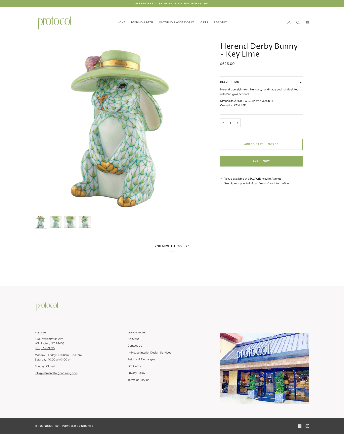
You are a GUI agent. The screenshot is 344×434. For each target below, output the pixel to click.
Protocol (45, 425)
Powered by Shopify (77, 425)
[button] (121, 22)
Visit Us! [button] (41, 332)
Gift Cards (134, 366)
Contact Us (135, 345)
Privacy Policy (136, 373)
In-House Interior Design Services (149, 352)
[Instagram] (307, 426)
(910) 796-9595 (45, 348)
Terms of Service (138, 380)
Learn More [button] (137, 332)
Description (229, 81)
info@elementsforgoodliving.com (56, 373)
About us (133, 339)
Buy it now (261, 160)
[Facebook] (300, 426)
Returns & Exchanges (141, 359)
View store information (274, 183)
